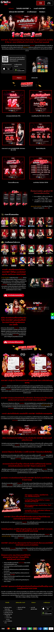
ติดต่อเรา (42, 12)
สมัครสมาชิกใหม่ (21, 607)
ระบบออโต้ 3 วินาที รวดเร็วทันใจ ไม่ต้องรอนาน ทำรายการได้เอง (37, 511)
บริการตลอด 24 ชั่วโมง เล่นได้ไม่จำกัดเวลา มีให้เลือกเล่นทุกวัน (36, 495)
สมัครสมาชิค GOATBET (16, 12)
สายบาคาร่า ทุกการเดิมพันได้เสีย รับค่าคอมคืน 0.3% (13, 149)
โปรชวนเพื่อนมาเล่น (13, 182)
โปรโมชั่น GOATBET (23, 8)
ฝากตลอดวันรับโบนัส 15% (13, 116)
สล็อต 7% (8, 616)
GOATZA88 (25, 47)
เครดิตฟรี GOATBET (6, 536)
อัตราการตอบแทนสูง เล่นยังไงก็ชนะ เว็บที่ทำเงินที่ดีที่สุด (38, 506)
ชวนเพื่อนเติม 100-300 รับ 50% (41, 116)
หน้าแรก (11, 8)
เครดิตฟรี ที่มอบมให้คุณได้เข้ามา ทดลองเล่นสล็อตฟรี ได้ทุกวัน (37, 501)
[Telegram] (52, 317)
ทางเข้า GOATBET (39, 8)
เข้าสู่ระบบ (20, 609)
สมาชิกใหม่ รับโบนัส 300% (40, 182)
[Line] (52, 314)
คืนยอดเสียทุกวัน (40, 148)
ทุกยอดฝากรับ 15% (8, 612)
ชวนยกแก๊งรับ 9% (8, 611)
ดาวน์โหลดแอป (31, 12)
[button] (38, 495)
